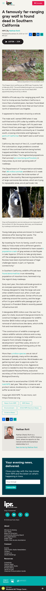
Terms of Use (9, 569)
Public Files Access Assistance (15, 540)
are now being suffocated (24, 158)
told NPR (6, 384)
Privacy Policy (9, 568)
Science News (9, 412)
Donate (39, 3)
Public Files (8, 538)
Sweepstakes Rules (11, 566)
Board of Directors (10, 533)
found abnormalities (11, 273)
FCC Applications (10, 537)
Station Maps (9, 564)
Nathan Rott (14, 31)
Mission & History (10, 530)
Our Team (7, 532)
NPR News (26, 403)
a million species (19, 353)
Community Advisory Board (14, 535)
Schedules (8, 563)
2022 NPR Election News (29, 408)
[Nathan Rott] (9, 432)
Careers (7, 551)
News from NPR (10, 403)
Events (6, 548)
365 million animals (14, 171)
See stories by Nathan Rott (27, 447)
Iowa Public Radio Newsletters (15, 550)
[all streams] (43, 588)
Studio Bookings (10, 555)
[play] (3, 588)
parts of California (10, 136)
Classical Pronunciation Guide (15, 571)
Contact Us (8, 553)
